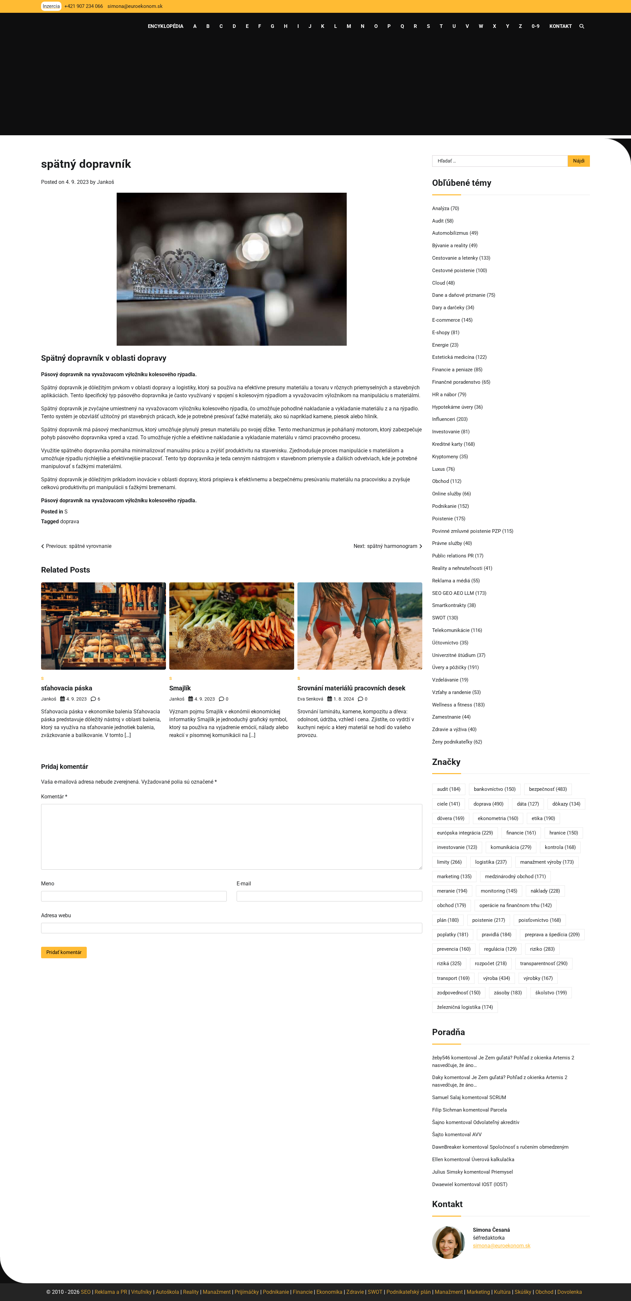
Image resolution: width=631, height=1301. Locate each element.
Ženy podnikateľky (452, 742)
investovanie (457, 847)
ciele (448, 804)
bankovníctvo (495, 789)
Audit (438, 221)
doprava (69, 521)
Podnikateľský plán (408, 1292)
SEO (86, 1292)
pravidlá (496, 935)
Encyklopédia (165, 26)
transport (453, 978)
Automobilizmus (450, 233)
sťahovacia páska (66, 688)
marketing (454, 876)
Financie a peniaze (452, 370)
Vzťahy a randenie (451, 692)
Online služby (446, 494)
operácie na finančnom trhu (515, 905)
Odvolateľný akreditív (496, 1122)
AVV (477, 1135)
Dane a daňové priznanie (458, 295)
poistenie (488, 920)
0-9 (536, 26)
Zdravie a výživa (449, 729)
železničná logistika (465, 1007)
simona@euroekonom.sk (501, 1246)
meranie (452, 891)
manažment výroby (547, 862)
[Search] (582, 26)
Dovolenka (569, 1292)
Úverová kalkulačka (493, 1159)
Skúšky (523, 1292)
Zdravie (355, 1292)
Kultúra (502, 1292)
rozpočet (491, 963)
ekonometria (498, 818)
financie (521, 833)
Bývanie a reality (450, 246)
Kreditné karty (447, 444)
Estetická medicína (453, 357)
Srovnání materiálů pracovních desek (351, 688)
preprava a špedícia (552, 935)
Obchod (440, 481)
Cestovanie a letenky (455, 258)
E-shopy (441, 333)
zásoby (508, 993)
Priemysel (502, 1172)
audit (448, 789)
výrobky (538, 978)
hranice (563, 833)
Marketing (478, 1292)
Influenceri (443, 419)
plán (448, 920)
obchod (451, 905)
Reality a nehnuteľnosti (457, 568)
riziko (542, 949)
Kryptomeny (445, 457)
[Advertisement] (315, 89)
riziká (449, 963)
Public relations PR (453, 556)
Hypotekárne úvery (452, 407)
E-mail (244, 883)
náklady (545, 891)
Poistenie (442, 519)
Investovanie (446, 432)
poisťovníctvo (540, 920)
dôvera (450, 818)
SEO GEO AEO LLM (453, 593)
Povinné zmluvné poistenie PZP (466, 531)
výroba (496, 978)
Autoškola (167, 1292)
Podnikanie (444, 506)
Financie (303, 1292)
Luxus (438, 469)
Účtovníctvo (445, 643)
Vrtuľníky (141, 1292)
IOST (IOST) (494, 1184)
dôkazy (566, 804)
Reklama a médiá (451, 581)
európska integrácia (465, 833)
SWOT (439, 618)
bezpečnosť (548, 789)
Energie (440, 345)
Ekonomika (329, 1292)
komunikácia (511, 847)
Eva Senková (310, 699)
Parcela (498, 1110)
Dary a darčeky (448, 308)
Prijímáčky (247, 1292)
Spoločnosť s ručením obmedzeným (529, 1147)
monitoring (499, 891)
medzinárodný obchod (515, 876)
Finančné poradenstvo (456, 382)
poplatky (452, 935)
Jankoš (105, 182)
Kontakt (560, 26)
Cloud (438, 283)
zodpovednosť (458, 993)
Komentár (54, 796)
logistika (491, 862)
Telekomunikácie (451, 630)
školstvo (551, 993)
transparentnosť (544, 963)
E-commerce (446, 320)
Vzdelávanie (445, 680)
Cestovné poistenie (453, 270)
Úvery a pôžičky (449, 667)
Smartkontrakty (449, 605)
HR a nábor (444, 395)
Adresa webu (56, 915)
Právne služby (447, 543)
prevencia (454, 949)
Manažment (217, 1292)
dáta (528, 804)
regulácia (500, 949)
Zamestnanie (446, 717)
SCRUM (497, 1097)
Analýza (440, 208)
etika (543, 818)
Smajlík (180, 688)
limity (449, 862)
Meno (47, 883)
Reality (191, 1292)
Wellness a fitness (452, 705)
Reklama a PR (111, 1292)
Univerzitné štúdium (454, 655)
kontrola (560, 847)
